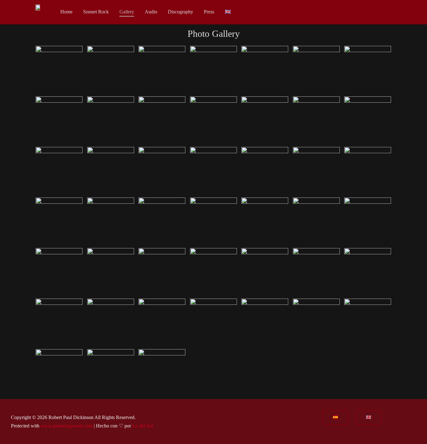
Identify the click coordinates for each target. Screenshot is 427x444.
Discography (180, 11)
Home (66, 11)
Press (209, 11)
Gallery (126, 11)
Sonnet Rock (96, 11)
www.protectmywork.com (67, 425)
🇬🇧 (228, 11)
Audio (151, 11)
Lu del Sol (142, 425)
